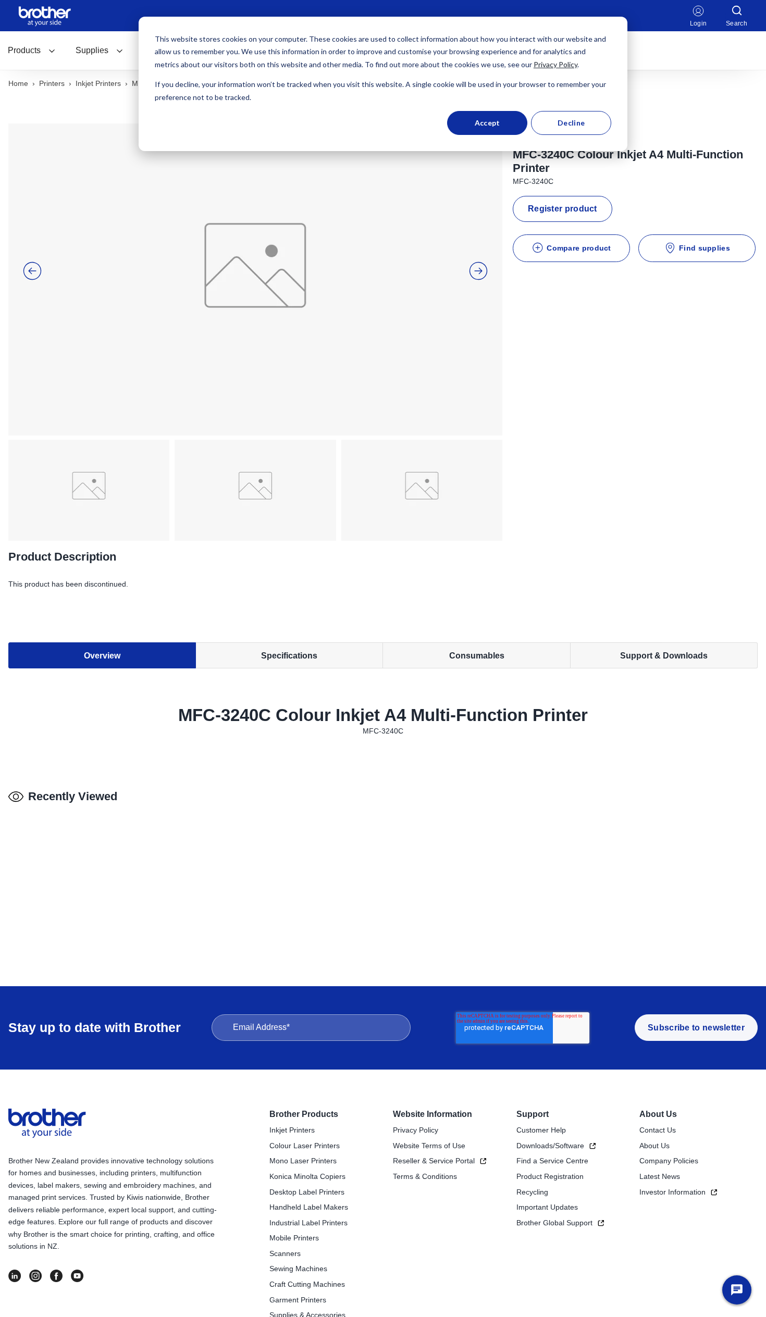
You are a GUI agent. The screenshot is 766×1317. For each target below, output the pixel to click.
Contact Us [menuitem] (657, 1130)
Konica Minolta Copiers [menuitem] (307, 1176)
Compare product (579, 248)
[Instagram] (35, 1276)
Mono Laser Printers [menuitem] (303, 1161)
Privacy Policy (555, 64)
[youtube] (77, 1276)
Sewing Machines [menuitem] (298, 1268)
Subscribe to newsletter (696, 1027)
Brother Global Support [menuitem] (554, 1223)
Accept (487, 122)
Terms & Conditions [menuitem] (425, 1176)
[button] (32, 271)
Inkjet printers (98, 83)
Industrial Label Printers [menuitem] (308, 1223)
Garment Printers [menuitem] (297, 1300)
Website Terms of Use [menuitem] (429, 1145)
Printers (52, 83)
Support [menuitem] (532, 1114)
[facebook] (56, 1276)
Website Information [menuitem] (432, 1114)
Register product (562, 208)
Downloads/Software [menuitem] (550, 1145)
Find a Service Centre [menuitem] (552, 1161)
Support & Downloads (664, 655)
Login (698, 23)
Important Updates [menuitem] (547, 1207)
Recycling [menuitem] (532, 1192)
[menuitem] (32, 50)
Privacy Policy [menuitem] (415, 1130)
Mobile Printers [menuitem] (294, 1238)
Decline (571, 122)
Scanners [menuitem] (285, 1253)
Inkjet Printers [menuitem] (292, 1130)
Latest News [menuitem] (659, 1176)
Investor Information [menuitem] (672, 1192)
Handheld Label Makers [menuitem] (308, 1207)
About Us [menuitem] (658, 1114)
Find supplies (704, 248)
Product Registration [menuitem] (550, 1176)
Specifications (289, 655)
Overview (102, 655)
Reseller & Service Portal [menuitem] (434, 1161)
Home (18, 83)
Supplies (92, 50)
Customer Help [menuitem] (541, 1130)
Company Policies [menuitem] (668, 1161)
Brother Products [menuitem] (303, 1114)
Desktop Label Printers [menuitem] (306, 1192)
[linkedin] (14, 1276)
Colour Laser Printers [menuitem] (304, 1145)
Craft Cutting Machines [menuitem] (307, 1284)
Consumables (476, 655)
